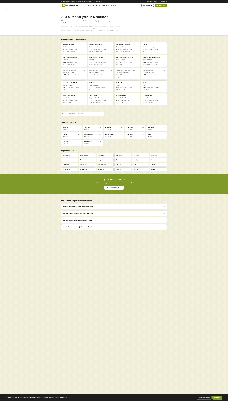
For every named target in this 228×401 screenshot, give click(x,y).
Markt (113, 5)
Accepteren (217, 397)
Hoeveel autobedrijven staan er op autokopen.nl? (78, 206)
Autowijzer (96, 5)
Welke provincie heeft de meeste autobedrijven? (78, 213)
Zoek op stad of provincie (70, 110)
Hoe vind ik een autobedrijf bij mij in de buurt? (78, 227)
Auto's (89, 5)
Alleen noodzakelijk (204, 397)
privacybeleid (63, 397)
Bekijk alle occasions (114, 188)
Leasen (104, 5)
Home (7, 10)
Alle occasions (160, 5)
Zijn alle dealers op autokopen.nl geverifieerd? (78, 220)
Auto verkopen (147, 5)
